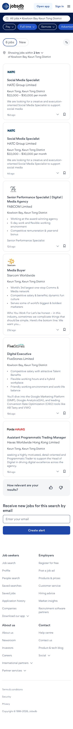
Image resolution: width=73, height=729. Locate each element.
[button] (66, 42)
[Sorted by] (66, 42)
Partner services (12, 670)
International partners (15, 663)
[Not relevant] (61, 487)
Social (42, 655)
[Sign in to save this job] (64, 114)
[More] (57, 114)
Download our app (13, 616)
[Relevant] (51, 487)
